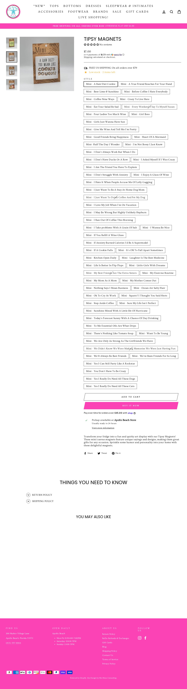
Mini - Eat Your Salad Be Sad (102, 106)
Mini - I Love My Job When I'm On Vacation (111, 205)
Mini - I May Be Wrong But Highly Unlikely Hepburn (116, 212)
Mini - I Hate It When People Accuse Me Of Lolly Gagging (119, 182)
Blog (104, 647)
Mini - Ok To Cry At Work (101, 295)
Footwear (78, 11)
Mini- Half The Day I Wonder (103, 144)
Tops (54, 6)
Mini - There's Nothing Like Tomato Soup (110, 333)
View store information (103, 428)
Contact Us (107, 655)
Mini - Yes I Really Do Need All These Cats (110, 386)
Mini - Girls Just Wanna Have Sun (105, 121)
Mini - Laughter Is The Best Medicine (143, 257)
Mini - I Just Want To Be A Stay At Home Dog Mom (115, 189)
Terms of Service (110, 659)
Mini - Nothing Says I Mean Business (107, 288)
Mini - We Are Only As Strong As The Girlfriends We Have (119, 341)
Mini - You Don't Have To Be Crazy (106, 371)
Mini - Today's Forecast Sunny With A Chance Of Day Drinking (122, 318)
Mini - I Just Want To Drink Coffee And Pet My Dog (115, 197)
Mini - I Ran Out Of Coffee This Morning (109, 220)
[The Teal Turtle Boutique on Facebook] (145, 638)
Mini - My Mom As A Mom (101, 280)
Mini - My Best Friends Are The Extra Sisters (111, 273)
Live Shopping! (93, 17)
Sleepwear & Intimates (130, 6)
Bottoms (72, 6)
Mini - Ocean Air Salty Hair (149, 288)
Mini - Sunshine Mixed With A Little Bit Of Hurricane (117, 310)
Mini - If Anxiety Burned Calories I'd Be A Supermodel (117, 242)
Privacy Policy (109, 664)
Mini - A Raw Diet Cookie (100, 84)
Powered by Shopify (78, 678)
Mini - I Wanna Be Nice (156, 227)
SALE (117, 11)
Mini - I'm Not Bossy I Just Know (143, 144)
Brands (100, 11)
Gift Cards (137, 11)
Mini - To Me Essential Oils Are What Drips (111, 325)
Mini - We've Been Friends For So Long (154, 356)
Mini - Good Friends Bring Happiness (107, 137)
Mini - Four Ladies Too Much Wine (106, 114)
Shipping (88, 57)
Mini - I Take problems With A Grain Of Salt (111, 227)
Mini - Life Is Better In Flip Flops (104, 265)
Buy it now (131, 406)
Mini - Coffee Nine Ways (100, 99)
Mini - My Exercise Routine (158, 273)
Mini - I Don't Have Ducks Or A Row (107, 159)
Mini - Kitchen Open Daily (101, 257)
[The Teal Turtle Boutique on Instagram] (139, 638)
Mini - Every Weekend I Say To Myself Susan (149, 106)
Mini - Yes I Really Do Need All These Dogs (110, 378)
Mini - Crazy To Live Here (134, 99)
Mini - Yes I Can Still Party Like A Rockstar (110, 363)
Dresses (94, 6)
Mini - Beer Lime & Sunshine (102, 91)
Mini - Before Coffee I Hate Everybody (146, 91)
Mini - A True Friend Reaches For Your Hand (146, 84)
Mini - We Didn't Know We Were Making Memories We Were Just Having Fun (130, 348)
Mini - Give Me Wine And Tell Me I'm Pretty (111, 129)
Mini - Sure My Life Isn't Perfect (137, 303)
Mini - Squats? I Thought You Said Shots (144, 295)
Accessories (51, 11)
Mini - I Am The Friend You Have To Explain (111, 167)
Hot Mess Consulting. (108, 678)
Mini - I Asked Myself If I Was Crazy (154, 159)
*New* (39, 6)
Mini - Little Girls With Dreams (147, 265)
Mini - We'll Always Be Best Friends (106, 356)
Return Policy (108, 634)
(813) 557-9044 (13, 643)
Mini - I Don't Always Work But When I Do (110, 152)
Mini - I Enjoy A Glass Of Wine (151, 174)
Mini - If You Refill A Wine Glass (105, 235)
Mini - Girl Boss (140, 114)
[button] (92, 44)
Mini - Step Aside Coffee (100, 303)
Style (88, 79)
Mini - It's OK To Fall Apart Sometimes (140, 250)
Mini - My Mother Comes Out (139, 280)
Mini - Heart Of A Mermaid (150, 137)
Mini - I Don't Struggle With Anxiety (107, 174)
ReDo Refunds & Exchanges (115, 638)
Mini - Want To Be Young (153, 333)
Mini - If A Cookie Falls (99, 250)
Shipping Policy (109, 651)
